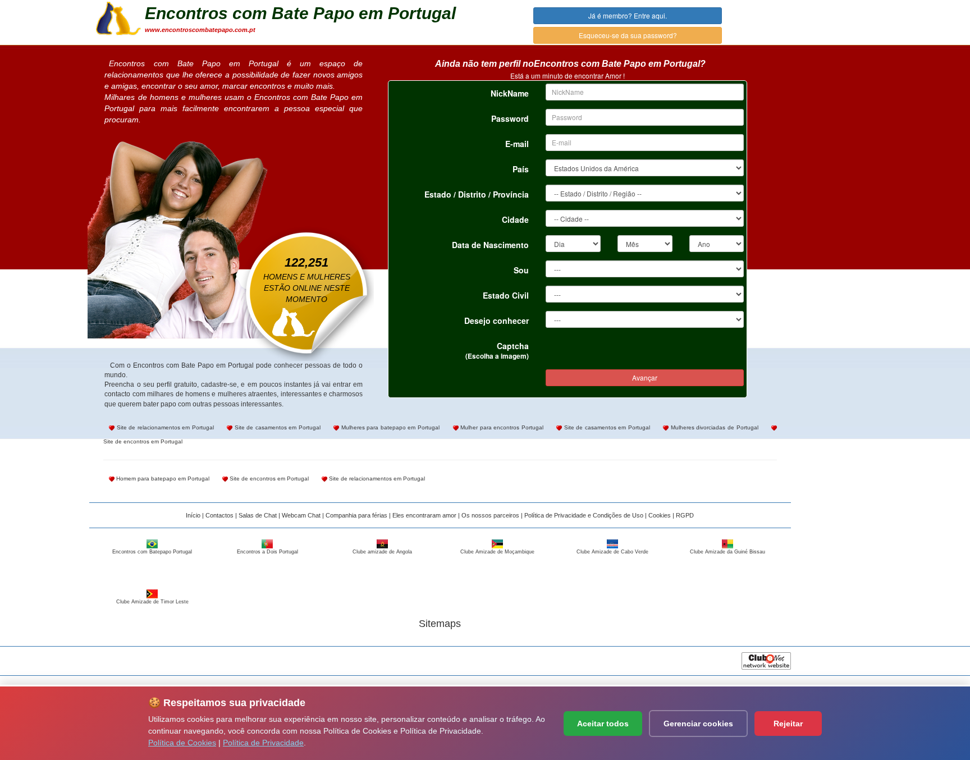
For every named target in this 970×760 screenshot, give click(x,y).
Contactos (219, 515)
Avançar (644, 377)
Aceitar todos (603, 723)
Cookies (659, 515)
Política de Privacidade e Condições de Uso (583, 515)
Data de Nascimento (490, 244)
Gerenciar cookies (698, 723)
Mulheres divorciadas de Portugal (713, 427)
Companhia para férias (356, 515)
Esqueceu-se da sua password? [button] (628, 35)
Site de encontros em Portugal (268, 478)
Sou (521, 270)
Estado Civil (506, 295)
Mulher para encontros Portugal (501, 427)
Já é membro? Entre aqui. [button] (627, 15)
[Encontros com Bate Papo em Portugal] (118, 17)
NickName (510, 93)
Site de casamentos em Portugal (276, 427)
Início (193, 515)
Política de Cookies (182, 742)
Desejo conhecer (496, 320)
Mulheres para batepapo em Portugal (389, 427)
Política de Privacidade (263, 742)
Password (510, 118)
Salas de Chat (258, 515)
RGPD (685, 515)
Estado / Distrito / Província (476, 194)
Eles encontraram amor (424, 515)
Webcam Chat (301, 515)
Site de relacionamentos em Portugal (164, 427)
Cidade (515, 219)
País (521, 169)
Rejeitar (788, 723)
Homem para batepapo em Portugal (162, 478)
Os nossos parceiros (490, 515)
